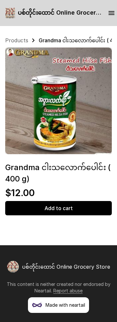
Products (16, 40)
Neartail (42, 290)
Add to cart (59, 208)
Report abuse (68, 290)
